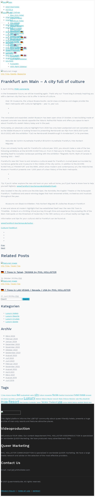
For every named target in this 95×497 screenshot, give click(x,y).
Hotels (82, 395)
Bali (18, 395)
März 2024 (10, 336)
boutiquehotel (25, 395)
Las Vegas (11, 399)
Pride (4, 401)
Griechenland (69, 395)
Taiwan (38, 402)
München (72, 399)
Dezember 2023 (13, 344)
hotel (76, 395)
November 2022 (13, 366)
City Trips (5, 74)
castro (32, 395)
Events (13, 74)
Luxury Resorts (12, 316)
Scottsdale (32, 402)
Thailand (53, 402)
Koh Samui (4, 399)
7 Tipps (3, 395)
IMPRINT (36, 491)
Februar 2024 (12, 339)
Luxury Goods (12, 322)
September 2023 (13, 353)
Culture (4, 228)
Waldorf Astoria (72, 402)
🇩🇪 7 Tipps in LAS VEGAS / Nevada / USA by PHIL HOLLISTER (35, 290)
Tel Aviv (44, 402)
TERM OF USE (24, 491)
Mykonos (66, 399)
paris (77, 399)
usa (59, 401)
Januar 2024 (11, 341)
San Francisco (24, 402)
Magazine (21, 74)
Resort (13, 402)
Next (3, 248)
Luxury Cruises (12, 319)
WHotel (86, 402)
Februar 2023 (12, 364)
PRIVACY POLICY (8, 491)
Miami (61, 399)
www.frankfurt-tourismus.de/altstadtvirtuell (36, 186)
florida (55, 395)
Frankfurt (12, 228)
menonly (55, 399)
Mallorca (44, 399)
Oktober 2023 (11, 350)
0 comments (23, 89)
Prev (3, 245)
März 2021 (10, 375)
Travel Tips (15, 266)
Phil (16, 89)
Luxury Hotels (12, 313)
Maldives (38, 399)
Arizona (8, 395)
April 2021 (10, 372)
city (37, 394)
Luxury (29, 398)
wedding (80, 402)
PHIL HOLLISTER (84, 399)
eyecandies (48, 395)
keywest (88, 395)
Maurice (49, 399)
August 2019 (11, 378)
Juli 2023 (10, 358)
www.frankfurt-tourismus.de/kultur (17, 223)
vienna (65, 402)
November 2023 (13, 347)
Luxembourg (19, 399)
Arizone (13, 395)
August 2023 (11, 355)
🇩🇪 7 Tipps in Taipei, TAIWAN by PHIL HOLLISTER (28, 272)
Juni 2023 (10, 361)
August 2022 (11, 369)
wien (90, 402)
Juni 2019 (10, 380)
